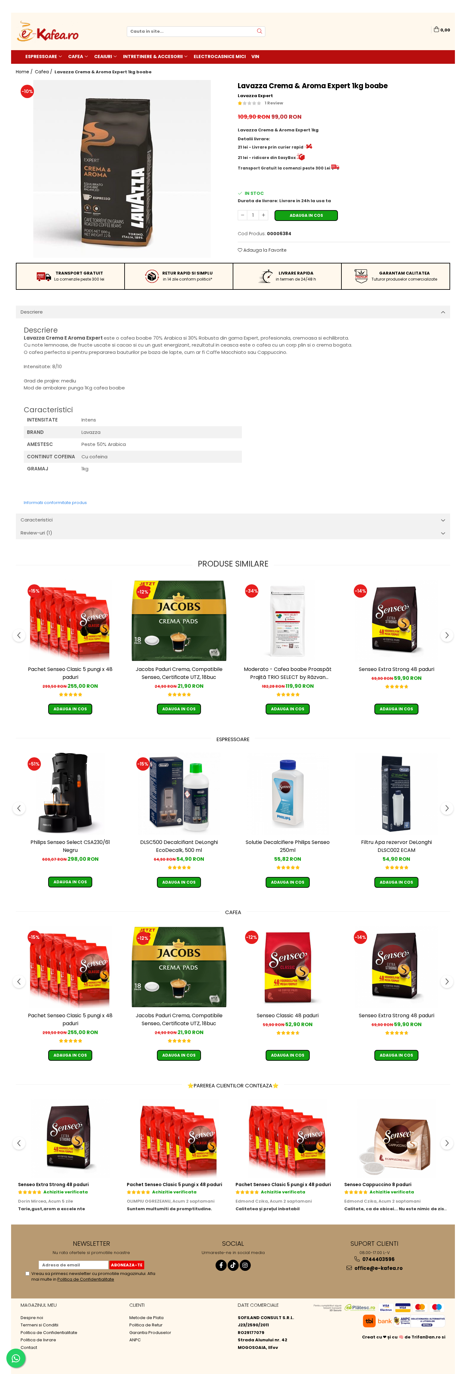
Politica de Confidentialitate (85, 1279)
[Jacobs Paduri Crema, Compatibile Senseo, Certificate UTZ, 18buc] (179, 621)
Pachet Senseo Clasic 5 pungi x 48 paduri (70, 673)
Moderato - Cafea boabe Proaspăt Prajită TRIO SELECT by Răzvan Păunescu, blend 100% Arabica (288, 673)
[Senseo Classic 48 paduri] (287, 967)
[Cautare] (259, 31)
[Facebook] (221, 1265)
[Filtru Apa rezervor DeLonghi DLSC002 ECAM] (396, 794)
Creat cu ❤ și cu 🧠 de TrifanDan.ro (402, 1337)
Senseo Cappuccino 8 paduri (377, 1184)
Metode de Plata (146, 1318)
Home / (25, 72)
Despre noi (32, 1318)
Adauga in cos (306, 215)
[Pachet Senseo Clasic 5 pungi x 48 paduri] (70, 621)
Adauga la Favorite (264, 250)
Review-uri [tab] (36, 532)
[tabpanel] (122, 169)
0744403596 (378, 1259)
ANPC (135, 1340)
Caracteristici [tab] (37, 519)
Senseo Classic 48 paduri (288, 1015)
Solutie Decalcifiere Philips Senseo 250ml (288, 846)
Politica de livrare (38, 1340)
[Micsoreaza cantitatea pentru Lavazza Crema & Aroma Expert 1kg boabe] (242, 215)
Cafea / (44, 72)
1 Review (274, 103)
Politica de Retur (146, 1325)
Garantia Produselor (150, 1333)
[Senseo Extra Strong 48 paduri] (396, 621)
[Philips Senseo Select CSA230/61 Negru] (70, 794)
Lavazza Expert (255, 96)
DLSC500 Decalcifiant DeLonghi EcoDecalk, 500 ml (179, 846)
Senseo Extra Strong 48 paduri (396, 669)
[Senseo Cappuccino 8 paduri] (396, 1138)
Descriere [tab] (32, 312)
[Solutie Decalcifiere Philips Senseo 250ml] (287, 794)
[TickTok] (233, 1265)
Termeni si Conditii (39, 1325)
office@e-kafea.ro (378, 1268)
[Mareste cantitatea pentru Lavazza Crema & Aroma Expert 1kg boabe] (263, 215)
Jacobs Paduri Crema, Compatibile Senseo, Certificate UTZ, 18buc (179, 673)
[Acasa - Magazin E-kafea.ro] (47, 31)
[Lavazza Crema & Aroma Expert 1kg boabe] (122, 169)
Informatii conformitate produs (55, 503)
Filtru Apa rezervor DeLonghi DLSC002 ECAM (396, 846)
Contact (29, 1348)
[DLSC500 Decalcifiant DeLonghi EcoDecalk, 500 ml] (179, 794)
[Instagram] (245, 1265)
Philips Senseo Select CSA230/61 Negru (70, 846)
